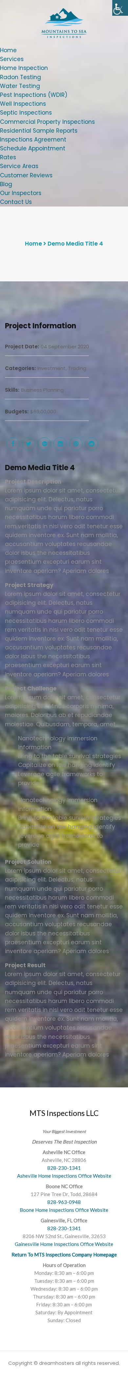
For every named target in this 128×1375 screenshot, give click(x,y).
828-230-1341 (64, 1168)
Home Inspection (24, 68)
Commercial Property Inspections (47, 122)
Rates (8, 157)
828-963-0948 (64, 1202)
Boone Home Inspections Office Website (64, 1210)
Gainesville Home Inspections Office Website (64, 1244)
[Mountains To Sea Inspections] (64, 23)
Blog (6, 184)
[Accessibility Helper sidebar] (120, 8)
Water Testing (20, 86)
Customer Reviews (26, 175)
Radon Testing (20, 77)
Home (8, 50)
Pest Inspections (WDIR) (33, 95)
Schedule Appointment (32, 148)
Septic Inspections (26, 113)
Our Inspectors (20, 193)
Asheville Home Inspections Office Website (64, 1176)
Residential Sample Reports (38, 131)
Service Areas (19, 166)
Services (12, 59)
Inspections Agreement (33, 139)
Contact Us (16, 202)
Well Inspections (23, 104)
